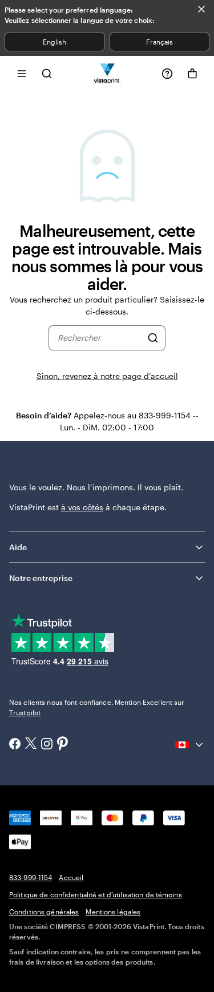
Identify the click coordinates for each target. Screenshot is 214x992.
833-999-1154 (30, 877)
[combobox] (100, 338)
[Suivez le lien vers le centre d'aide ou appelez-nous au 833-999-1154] (167, 73)
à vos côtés (82, 507)
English (54, 42)
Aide (18, 547)
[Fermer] (201, 9)
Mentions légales (113, 912)
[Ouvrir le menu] (21, 73)
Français (159, 42)
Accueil (71, 877)
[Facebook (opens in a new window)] (15, 744)
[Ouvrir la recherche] (46, 73)
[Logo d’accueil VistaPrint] (107, 73)
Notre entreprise (40, 578)
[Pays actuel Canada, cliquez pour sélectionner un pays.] (190, 745)
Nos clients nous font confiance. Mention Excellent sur (96, 707)
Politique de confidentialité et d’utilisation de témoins (95, 894)
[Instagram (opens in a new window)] (47, 744)
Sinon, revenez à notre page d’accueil (107, 376)
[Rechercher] (153, 338)
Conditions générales (44, 912)
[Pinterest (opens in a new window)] (62, 744)
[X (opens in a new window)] (31, 744)
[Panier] (192, 73)
